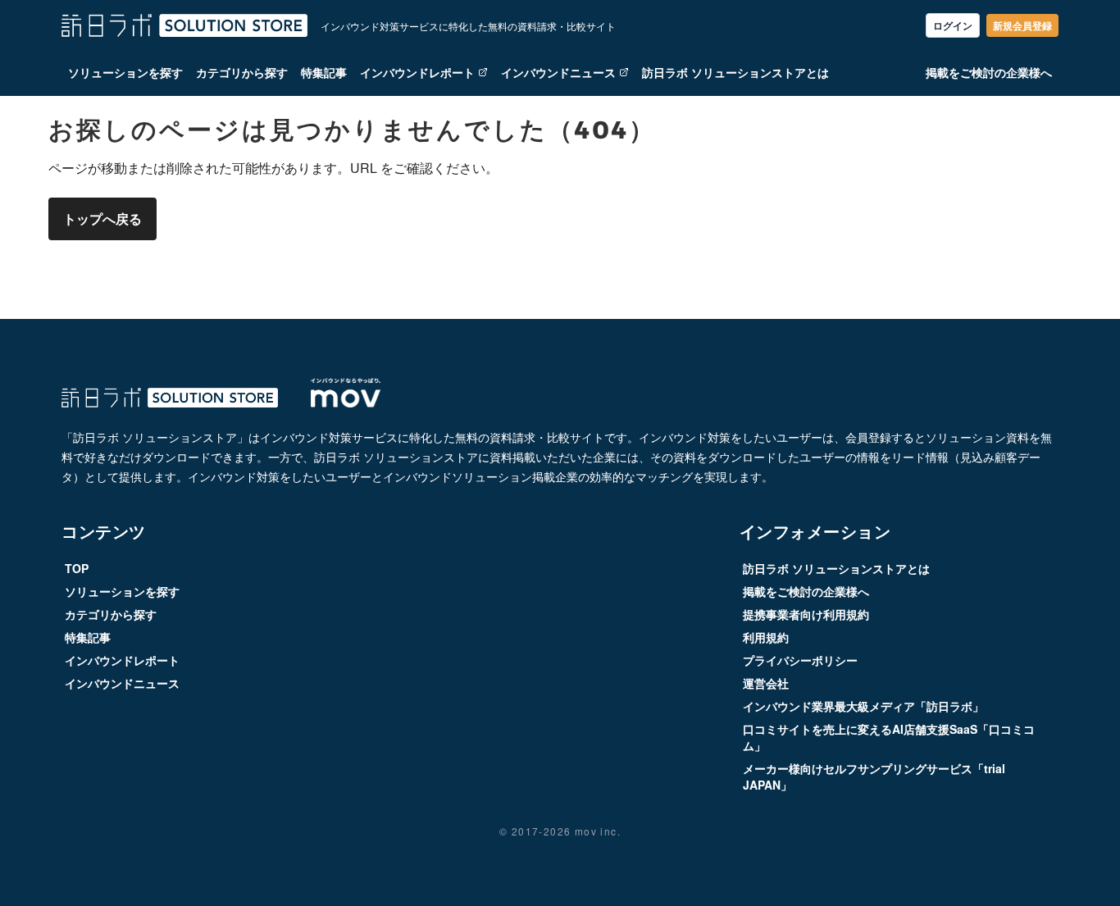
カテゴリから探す (242, 72)
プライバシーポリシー (800, 660)
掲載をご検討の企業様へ (989, 72)
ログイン (952, 25)
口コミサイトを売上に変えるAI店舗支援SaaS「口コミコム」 (889, 737)
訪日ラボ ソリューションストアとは (735, 72)
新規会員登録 (1022, 25)
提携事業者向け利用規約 (806, 614)
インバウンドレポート (417, 72)
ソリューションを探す (125, 72)
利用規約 (766, 637)
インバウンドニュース (558, 72)
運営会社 (766, 683)
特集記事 (324, 72)
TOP (77, 568)
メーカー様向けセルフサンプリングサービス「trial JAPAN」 (874, 776)
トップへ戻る (102, 218)
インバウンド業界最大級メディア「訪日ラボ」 (863, 706)
